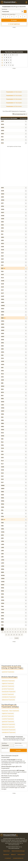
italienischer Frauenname (8, 680)
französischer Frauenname (8, 691)
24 (14, 634)
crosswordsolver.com (18, 858)
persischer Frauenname (8, 689)
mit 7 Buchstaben (14, 102)
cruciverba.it (8, 858)
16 (15, 631)
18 (20, 631)
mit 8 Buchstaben (14, 106)
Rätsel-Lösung (18, 743)
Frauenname (5, 710)
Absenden (18, 750)
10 (25, 629)
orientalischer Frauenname (8, 697)
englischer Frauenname (8, 683)
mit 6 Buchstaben (14, 99)
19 (23, 631)
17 (17, 631)
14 (10, 631)
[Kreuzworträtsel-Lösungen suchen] (25, 11)
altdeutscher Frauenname (8, 699)
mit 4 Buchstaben (14, 92)
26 (19, 634)
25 (16, 634)
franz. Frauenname (14, 710)
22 (8, 634)
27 (21, 634)
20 (25, 631)
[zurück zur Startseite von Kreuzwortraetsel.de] (9, 2)
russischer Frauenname (8, 694)
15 (12, 631)
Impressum (6, 854)
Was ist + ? (5, 748)
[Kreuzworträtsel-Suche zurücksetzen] (22, 11)
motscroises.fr (21, 854)
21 (6, 634)
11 (2, 631)
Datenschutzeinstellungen (18, 851)
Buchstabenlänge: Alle (19, 114)
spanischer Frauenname (8, 672)
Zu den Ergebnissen (15, 24)
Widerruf (13, 854)
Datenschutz (6, 851)
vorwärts (16, 638)
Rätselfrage (4, 9)
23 (11, 634)
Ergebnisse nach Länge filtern (8, 14)
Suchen (15, 20)
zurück (11, 638)
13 (7, 631)
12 (4, 631)
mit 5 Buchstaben (14, 95)
